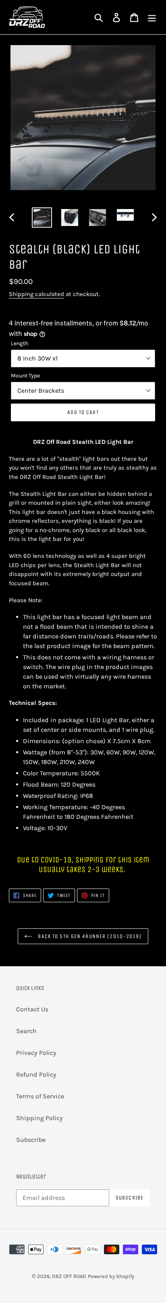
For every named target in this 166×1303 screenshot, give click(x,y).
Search (26, 1031)
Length (19, 343)
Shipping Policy (39, 1118)
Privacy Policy (36, 1052)
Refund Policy (36, 1074)
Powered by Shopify (111, 1276)
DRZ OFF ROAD (69, 1276)
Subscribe (31, 1139)
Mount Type (25, 375)
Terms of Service (40, 1096)
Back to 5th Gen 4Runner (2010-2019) (88, 936)
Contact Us (32, 1009)
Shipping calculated (36, 294)
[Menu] (152, 17)
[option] (42, 217)
